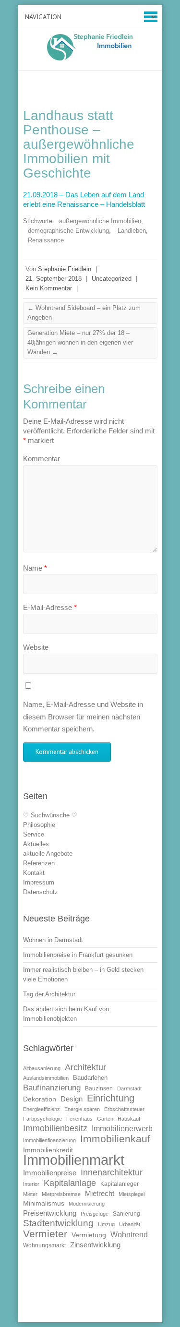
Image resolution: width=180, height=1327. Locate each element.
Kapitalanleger (119, 1184)
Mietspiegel (131, 1194)
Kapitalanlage (70, 1183)
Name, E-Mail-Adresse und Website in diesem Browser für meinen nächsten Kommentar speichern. (83, 716)
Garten (105, 1119)
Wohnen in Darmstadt (53, 940)
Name (35, 568)
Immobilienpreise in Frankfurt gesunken (77, 954)
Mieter (30, 1194)
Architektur (85, 1067)
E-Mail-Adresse (50, 607)
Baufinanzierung (52, 1087)
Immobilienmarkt (73, 1160)
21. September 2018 (53, 278)
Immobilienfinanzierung (49, 1140)
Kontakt (34, 872)
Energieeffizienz (41, 1109)
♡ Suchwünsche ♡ (50, 815)
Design (71, 1099)
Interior (31, 1184)
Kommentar (41, 458)
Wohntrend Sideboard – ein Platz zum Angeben (84, 312)
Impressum (38, 882)
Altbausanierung (41, 1068)
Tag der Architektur (49, 994)
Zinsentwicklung (95, 1245)
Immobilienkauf (115, 1138)
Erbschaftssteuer (124, 1109)
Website (35, 647)
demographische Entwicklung (68, 230)
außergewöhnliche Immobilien (100, 221)
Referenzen (39, 863)
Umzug (106, 1224)
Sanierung (126, 1213)
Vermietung (89, 1235)
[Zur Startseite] (90, 47)
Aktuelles (36, 844)
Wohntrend (129, 1234)
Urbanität (129, 1224)
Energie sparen (82, 1109)
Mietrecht (99, 1193)
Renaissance (46, 240)
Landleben (132, 230)
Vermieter (45, 1233)
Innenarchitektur (112, 1172)
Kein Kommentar (48, 288)
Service (33, 834)
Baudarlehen (90, 1077)
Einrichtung (110, 1097)
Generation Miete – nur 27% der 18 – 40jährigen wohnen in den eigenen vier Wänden (80, 342)
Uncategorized (112, 278)
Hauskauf (129, 1119)
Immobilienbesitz (55, 1128)
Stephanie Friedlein (64, 269)
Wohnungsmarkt (44, 1245)
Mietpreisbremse (61, 1194)
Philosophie (39, 824)
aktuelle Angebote (47, 853)
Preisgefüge (94, 1214)
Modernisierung (87, 1204)
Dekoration (39, 1099)
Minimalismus (43, 1203)
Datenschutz (40, 892)
